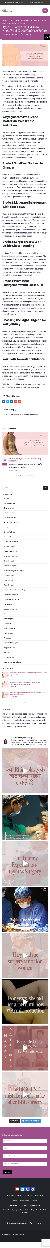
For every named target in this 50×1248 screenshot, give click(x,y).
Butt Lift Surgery (9, 546)
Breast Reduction (10, 532)
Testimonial (39, 1195)
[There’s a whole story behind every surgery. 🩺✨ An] (25, 909)
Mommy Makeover (10, 614)
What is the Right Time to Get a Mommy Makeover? (25, 459)
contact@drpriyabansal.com (17, 1223)
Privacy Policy (24, 1200)
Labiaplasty (8, 604)
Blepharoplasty (9, 508)
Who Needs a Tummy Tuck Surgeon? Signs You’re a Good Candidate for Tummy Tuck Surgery (27, 683)
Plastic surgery (9, 633)
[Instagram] (27, 1189)
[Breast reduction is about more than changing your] (25, 1048)
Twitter (7, 401)
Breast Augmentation (11, 522)
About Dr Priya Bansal (14, 1195)
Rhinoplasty (8, 638)
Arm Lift (6, 498)
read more (13, 471)
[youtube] (17, 1189)
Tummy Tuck (8, 652)
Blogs (15, 1200)
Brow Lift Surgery (9, 537)
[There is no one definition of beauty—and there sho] (25, 817)
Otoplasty (7, 623)
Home (5, 20)
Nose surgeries (9, 619)
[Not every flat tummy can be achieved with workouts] (25, 863)
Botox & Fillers (9, 513)
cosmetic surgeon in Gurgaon (14, 571)
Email (19, 401)
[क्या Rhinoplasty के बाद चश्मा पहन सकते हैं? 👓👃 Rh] (25, 770)
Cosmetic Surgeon (10, 566)
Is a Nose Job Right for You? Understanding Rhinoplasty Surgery (28, 672)
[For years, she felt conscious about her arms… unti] (25, 1001)
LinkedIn (11, 401)
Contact (34, 1200)
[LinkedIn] (22, 1189)
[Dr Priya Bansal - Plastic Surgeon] (7, 10)
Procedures (28, 1195)
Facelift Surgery (9, 585)
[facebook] (33, 1189)
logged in (17, 415)
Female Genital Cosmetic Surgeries (16, 590)
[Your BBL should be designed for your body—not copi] (25, 1094)
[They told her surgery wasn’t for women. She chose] (25, 955)
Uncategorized (9, 657)
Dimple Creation (9, 575)
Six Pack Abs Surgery (11, 643)
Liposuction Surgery (10, 609)
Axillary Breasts (9, 503)
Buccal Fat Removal (11, 542)
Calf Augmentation (10, 551)
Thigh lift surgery (9, 648)
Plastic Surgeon (9, 628)
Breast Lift (7, 527)
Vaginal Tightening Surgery (13, 662)
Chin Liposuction (9, 561)
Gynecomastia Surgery (12, 599)
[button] (16, 476)
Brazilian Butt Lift (10, 518)
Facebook (3, 401)
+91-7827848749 (37, 1223)
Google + (15, 401)
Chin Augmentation (10, 556)
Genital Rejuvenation (11, 595)
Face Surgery (8, 580)
